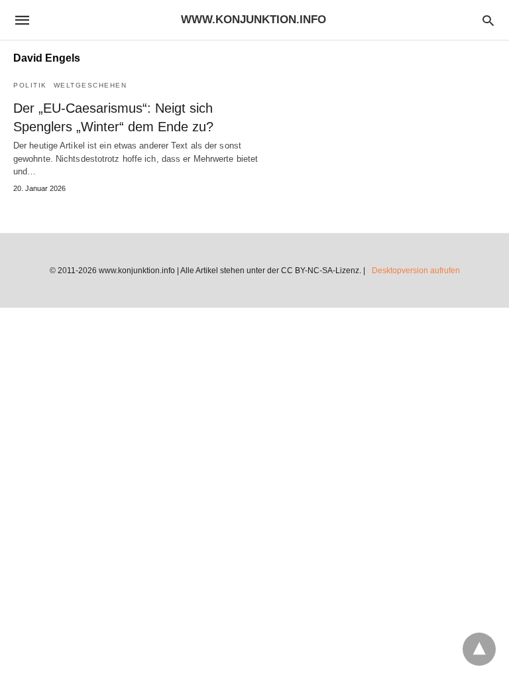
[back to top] (479, 649)
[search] (488, 20)
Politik (30, 85)
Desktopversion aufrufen (416, 270)
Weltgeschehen (90, 85)
